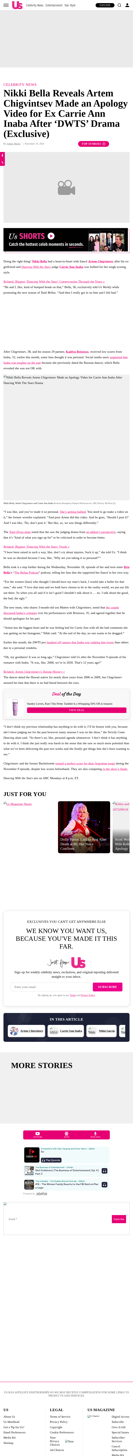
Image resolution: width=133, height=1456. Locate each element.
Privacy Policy (88, 995)
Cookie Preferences (62, 1432)
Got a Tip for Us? (13, 1427)
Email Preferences (14, 1432)
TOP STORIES (91, 143)
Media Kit (9, 1437)
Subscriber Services (118, 1439)
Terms (73, 995)
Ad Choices (57, 1450)
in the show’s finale (115, 769)
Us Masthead (11, 1422)
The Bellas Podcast (27, 572)
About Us (9, 1416)
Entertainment (54, 5)
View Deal (77, 710)
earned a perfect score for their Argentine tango (85, 763)
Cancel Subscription (119, 1448)
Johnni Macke (13, 143)
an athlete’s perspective (101, 532)
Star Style (70, 5)
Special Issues (120, 1432)
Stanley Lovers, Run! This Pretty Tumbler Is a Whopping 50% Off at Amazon (69, 703)
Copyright (56, 1427)
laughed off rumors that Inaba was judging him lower (80, 642)
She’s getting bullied (73, 511)
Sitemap (8, 1443)
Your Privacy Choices (55, 1441)
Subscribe (105, 5)
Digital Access (120, 1416)
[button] (119, 5)
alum (20, 532)
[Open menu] (6, 5)
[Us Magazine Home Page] (17, 5)
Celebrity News (34, 5)
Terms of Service (60, 1416)
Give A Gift (119, 1427)
